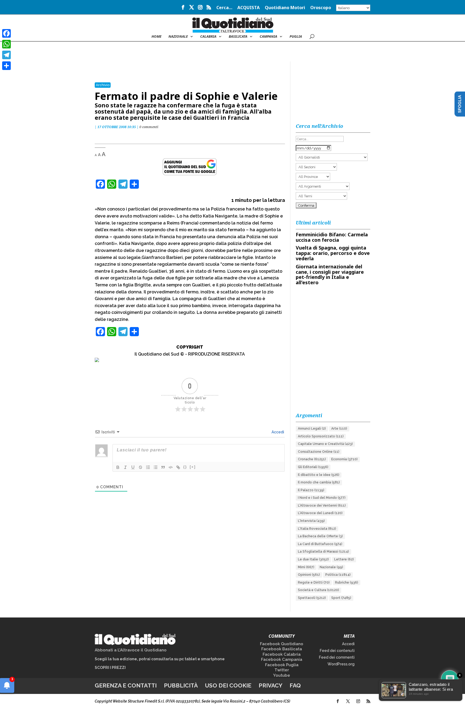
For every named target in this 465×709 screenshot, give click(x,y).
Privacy (270, 685)
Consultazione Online (318, 452)
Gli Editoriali (313, 467)
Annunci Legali (312, 428)
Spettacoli (312, 598)
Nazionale (331, 567)
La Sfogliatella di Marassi (323, 551)
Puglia (296, 36)
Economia (344, 459)
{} (185, 467)
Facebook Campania (281, 659)
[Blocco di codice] (170, 467)
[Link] (178, 467)
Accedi (277, 432)
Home (156, 36)
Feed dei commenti (337, 657)
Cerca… (224, 7)
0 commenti (148, 127)
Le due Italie (313, 559)
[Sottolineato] (133, 467)
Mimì (306, 567)
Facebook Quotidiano (281, 643)
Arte (339, 428)
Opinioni (309, 575)
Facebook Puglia (281, 664)
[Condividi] (6, 65)
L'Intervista (311, 521)
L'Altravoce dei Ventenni (322, 505)
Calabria (208, 36)
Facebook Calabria (282, 654)
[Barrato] (140, 467)
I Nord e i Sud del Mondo (322, 498)
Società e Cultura (318, 590)
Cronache (312, 459)
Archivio (103, 85)
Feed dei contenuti (337, 650)
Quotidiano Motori (285, 7)
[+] (193, 467)
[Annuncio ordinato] (148, 467)
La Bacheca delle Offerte (320, 536)
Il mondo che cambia (319, 482)
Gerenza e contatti (126, 685)
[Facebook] (6, 33)
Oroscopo (320, 7)
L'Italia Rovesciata (317, 529)
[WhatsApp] (6, 44)
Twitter (281, 670)
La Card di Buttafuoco (320, 544)
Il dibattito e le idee (318, 475)
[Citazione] (163, 467)
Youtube (281, 675)
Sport (341, 598)
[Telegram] (6, 55)
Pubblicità (181, 685)
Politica (338, 575)
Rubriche (346, 582)
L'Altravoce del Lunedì (320, 513)
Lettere (344, 559)
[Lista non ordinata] (155, 467)
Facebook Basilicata (281, 649)
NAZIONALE (178, 36)
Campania (268, 36)
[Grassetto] (118, 467)
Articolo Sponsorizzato (321, 436)
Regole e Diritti (314, 582)
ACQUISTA (248, 7)
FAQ (295, 685)
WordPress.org (341, 664)
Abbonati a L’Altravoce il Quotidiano (131, 650)
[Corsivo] (125, 467)
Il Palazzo (311, 490)
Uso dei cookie (228, 685)
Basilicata (238, 36)
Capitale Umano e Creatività (325, 444)
